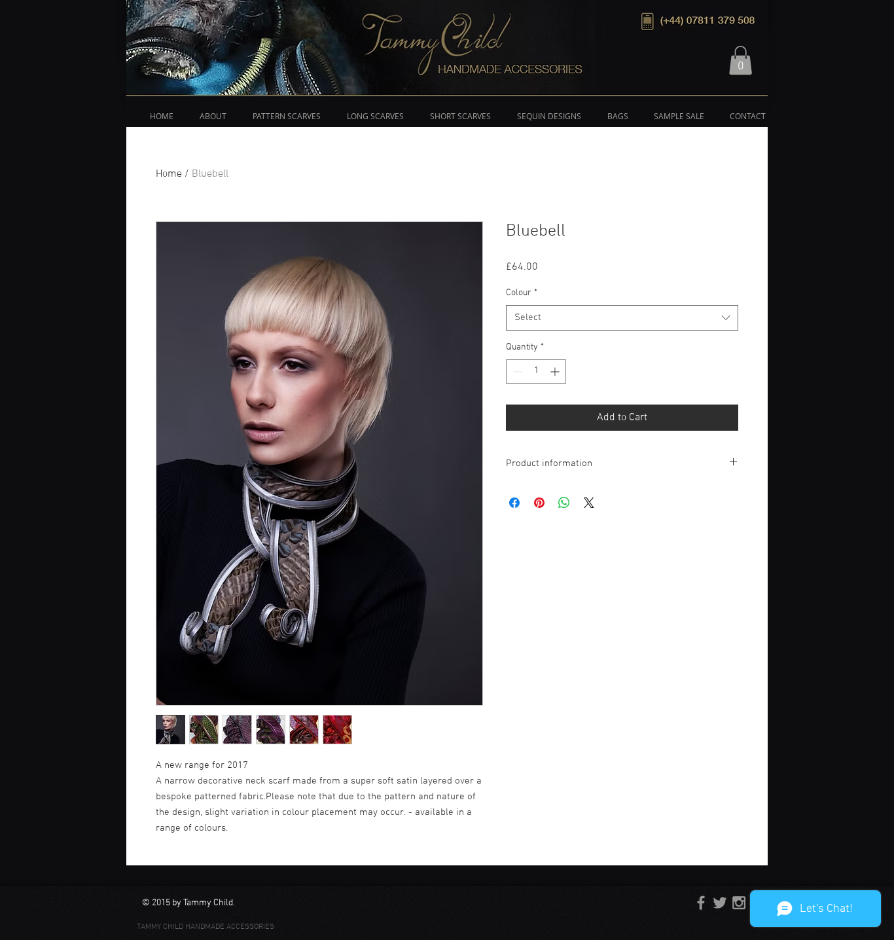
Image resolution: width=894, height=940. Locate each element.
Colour (521, 292)
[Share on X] (589, 503)
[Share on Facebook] (514, 503)
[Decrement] (516, 371)
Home (169, 174)
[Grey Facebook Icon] (701, 903)
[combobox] (622, 318)
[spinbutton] (536, 371)
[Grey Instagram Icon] (739, 903)
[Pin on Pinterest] (539, 503)
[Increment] (556, 371)
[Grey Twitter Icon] (720, 903)
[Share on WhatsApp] (564, 503)
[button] (740, 60)
